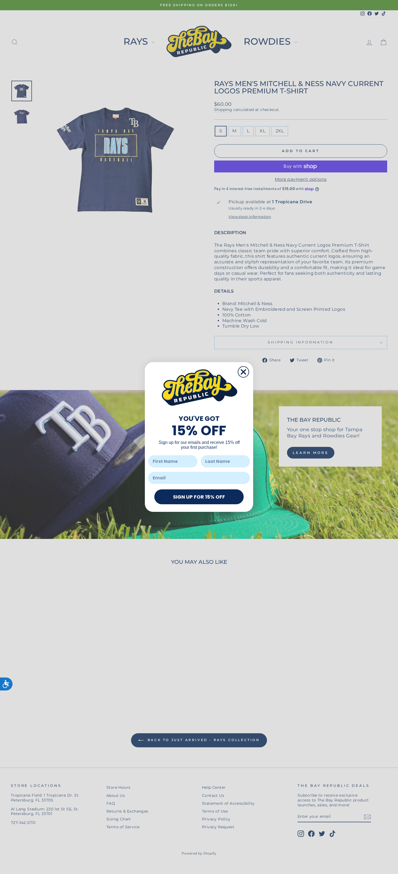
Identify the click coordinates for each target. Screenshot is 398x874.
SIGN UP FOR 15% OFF (199, 496)
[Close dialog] (243, 371)
